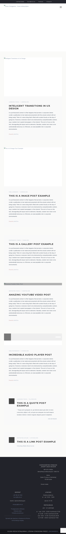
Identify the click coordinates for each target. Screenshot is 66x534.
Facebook (40, 1)
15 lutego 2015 (32, 399)
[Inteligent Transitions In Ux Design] (33, 76)
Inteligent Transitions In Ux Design (29, 107)
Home (5, 49)
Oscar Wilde (52, 419)
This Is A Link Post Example (36, 441)
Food (10, 192)
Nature (26, 438)
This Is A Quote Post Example (31, 404)
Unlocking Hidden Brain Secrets (25, 446)
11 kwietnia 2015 (26, 291)
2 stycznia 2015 (34, 438)
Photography (12, 240)
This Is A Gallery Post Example (31, 244)
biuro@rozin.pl (18, 497)
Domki (19, 49)
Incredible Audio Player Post (30, 354)
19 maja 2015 (26, 240)
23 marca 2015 (25, 350)
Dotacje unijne (18, 511)
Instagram (49, 1)
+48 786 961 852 (20, 1)
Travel (17, 102)
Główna (12, 49)
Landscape (12, 102)
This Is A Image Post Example (29, 195)
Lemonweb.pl (53, 531)
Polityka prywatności (18, 513)
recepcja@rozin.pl (18, 504)
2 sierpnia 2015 (25, 102)
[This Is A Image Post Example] (33, 166)
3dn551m (16, 134)
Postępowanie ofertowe (17, 509)
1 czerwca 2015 (24, 192)
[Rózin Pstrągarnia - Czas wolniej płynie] (16, 6)
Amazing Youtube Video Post (30, 294)
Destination (12, 291)
